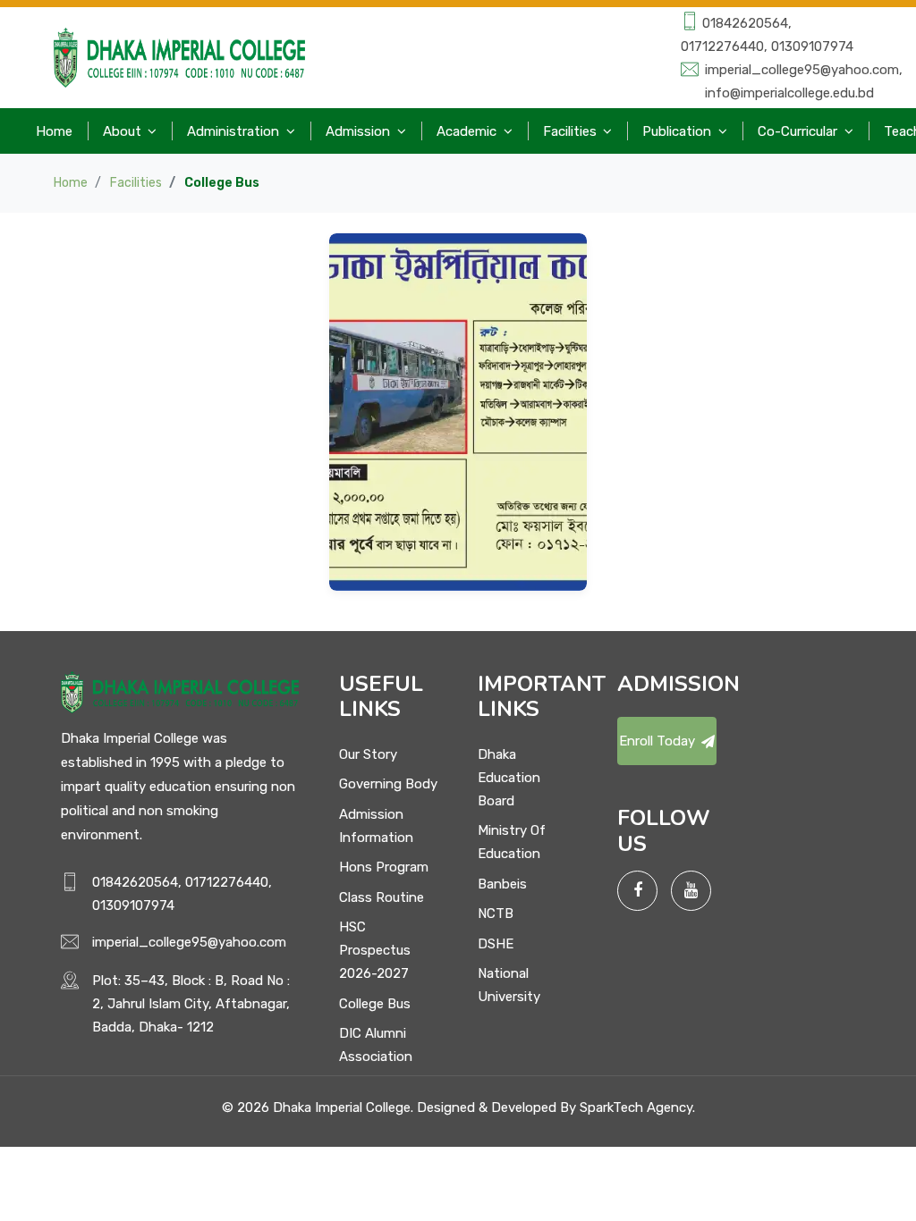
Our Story (368, 754)
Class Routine (381, 897)
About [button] (124, 131)
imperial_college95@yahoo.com (189, 942)
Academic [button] (468, 131)
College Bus (375, 1004)
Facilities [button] (571, 131)
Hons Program (383, 867)
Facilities (136, 182)
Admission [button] (360, 131)
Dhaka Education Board (509, 777)
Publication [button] (678, 131)
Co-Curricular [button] (799, 131)
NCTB (495, 913)
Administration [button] (235, 131)
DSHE (495, 944)
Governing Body (388, 784)
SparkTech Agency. (637, 1107)
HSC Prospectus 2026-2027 (375, 950)
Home (54, 131)
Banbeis (502, 884)
